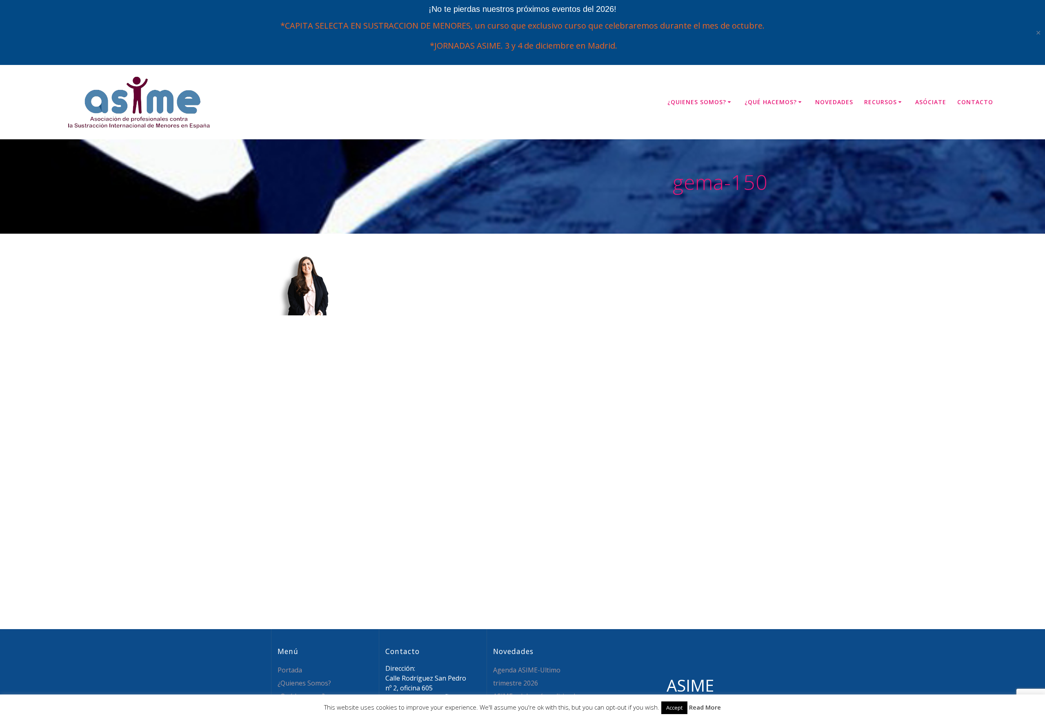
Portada (290, 669)
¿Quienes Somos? (696, 102)
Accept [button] (674, 707)
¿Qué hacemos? (771, 102)
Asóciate (930, 102)
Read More (705, 707)
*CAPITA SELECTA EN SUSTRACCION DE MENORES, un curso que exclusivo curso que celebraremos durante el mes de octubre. (522, 25)
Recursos (880, 102)
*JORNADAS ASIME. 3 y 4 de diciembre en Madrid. (522, 45)
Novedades (834, 102)
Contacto (975, 102)
